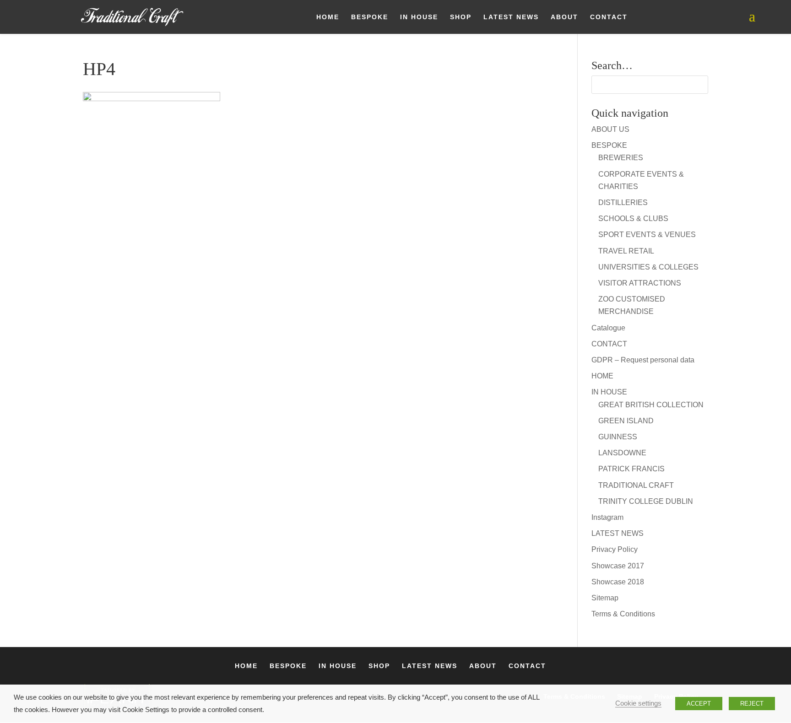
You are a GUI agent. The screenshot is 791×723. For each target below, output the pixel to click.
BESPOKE (369, 17)
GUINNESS (617, 437)
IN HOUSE (419, 17)
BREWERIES (620, 158)
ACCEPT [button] (699, 703)
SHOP (460, 17)
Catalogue (608, 328)
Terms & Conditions (623, 614)
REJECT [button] (752, 703)
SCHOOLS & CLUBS (633, 218)
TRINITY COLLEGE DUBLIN (645, 501)
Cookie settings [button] (638, 703)
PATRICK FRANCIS (631, 469)
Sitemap (604, 598)
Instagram (607, 517)
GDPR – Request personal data (642, 360)
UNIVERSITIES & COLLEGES (648, 267)
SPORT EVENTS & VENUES (647, 234)
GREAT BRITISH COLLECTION (651, 405)
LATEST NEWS (511, 17)
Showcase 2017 (617, 566)
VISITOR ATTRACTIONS (639, 283)
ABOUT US (610, 129)
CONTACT (609, 17)
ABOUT (564, 17)
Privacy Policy (614, 549)
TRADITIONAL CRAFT (636, 485)
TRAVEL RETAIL (626, 251)
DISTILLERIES (623, 202)
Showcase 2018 (617, 582)
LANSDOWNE (622, 453)
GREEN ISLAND (626, 421)
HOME (327, 17)
